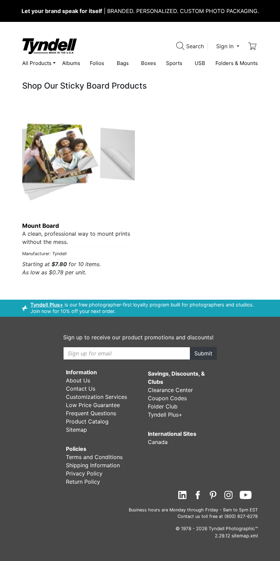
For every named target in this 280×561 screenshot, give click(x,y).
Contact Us (80, 388)
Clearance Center (170, 390)
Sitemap (76, 429)
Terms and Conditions (94, 457)
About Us (78, 380)
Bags (123, 63)
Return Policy (83, 481)
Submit (203, 353)
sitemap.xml (245, 535)
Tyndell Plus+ (46, 305)
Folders (236, 63)
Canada (158, 442)
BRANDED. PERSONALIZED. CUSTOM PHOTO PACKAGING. (140, 11)
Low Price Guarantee (93, 405)
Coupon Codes (167, 398)
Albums (71, 63)
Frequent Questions (91, 413)
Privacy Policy (84, 473)
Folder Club (163, 406)
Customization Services (96, 396)
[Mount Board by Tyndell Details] (78, 160)
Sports (174, 63)
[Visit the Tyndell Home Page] (49, 45)
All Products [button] (37, 63)
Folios (97, 63)
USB (200, 63)
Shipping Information (93, 465)
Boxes (148, 63)
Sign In (225, 46)
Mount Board (40, 225)
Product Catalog (87, 421)
